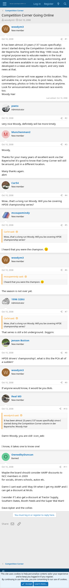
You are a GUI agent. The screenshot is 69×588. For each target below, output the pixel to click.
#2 (66, 118)
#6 (66, 270)
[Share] (61, 39)
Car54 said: (9, 231)
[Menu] (5, 4)
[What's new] (58, 4)
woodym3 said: (11, 415)
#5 (66, 225)
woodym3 (9, 19)
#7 (66, 311)
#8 (66, 352)
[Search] (65, 4)
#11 (65, 466)
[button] (3, 571)
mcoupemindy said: (13, 276)
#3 (66, 144)
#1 (66, 39)
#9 (66, 382)
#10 (65, 408)
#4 (66, 195)
